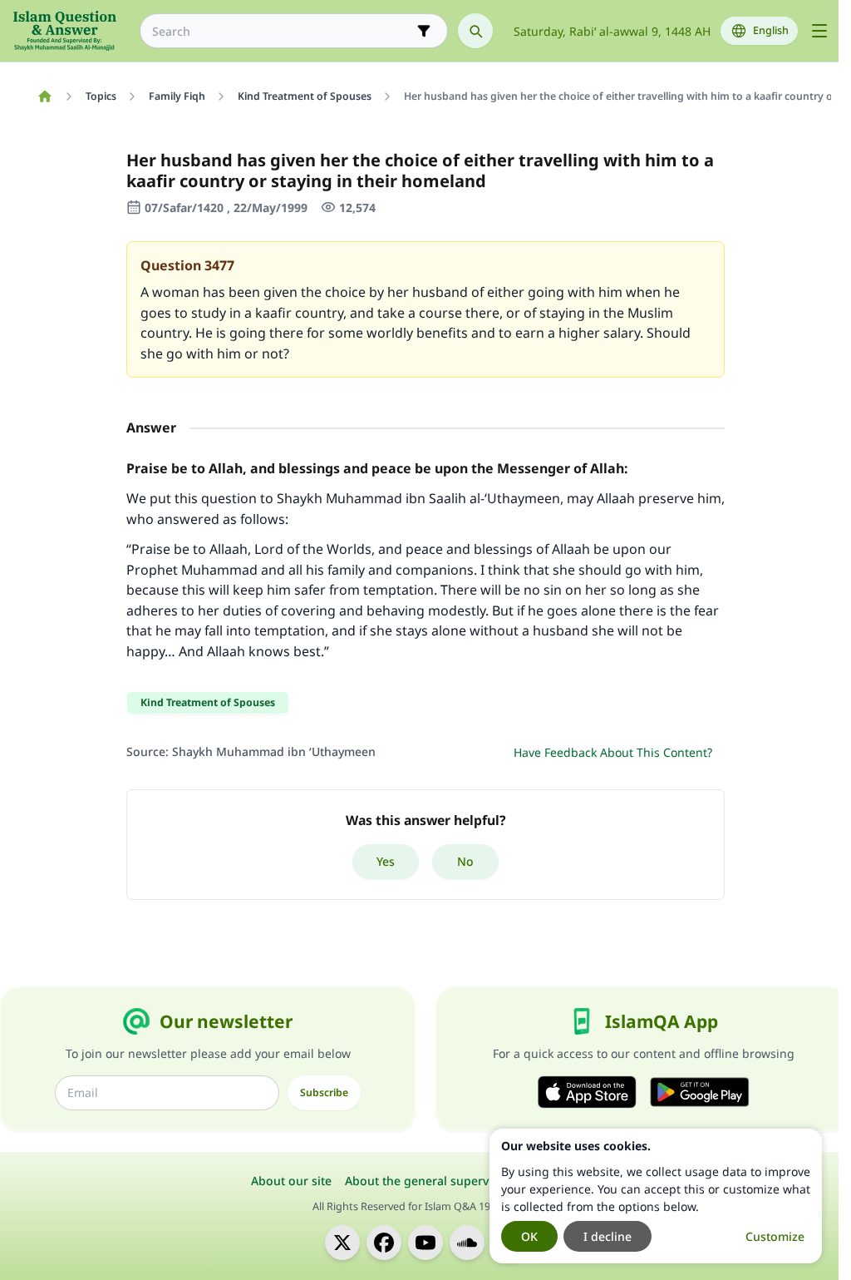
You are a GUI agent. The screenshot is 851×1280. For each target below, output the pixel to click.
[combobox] (282, 31)
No (465, 861)
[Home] (44, 96)
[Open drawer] (819, 30)
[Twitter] (342, 1242)
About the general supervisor (427, 1181)
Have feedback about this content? (613, 752)
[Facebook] (383, 1242)
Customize (774, 1236)
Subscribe (324, 1092)
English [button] (771, 30)
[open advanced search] (423, 30)
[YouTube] (425, 1242)
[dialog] (655, 1196)
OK (529, 1236)
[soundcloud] (467, 1242)
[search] (475, 30)
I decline (607, 1236)
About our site (291, 1181)
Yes (385, 861)
